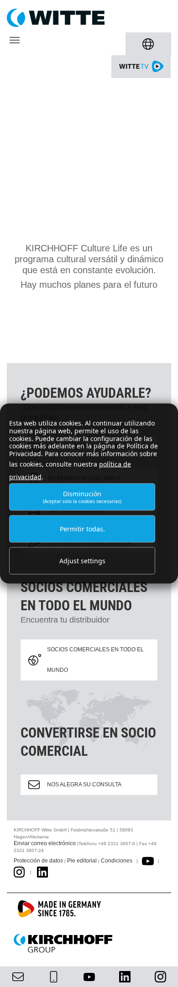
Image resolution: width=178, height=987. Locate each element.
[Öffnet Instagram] (19, 871)
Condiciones (116, 860)
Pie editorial (82, 860)
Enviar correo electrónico (45, 843)
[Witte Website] (89, 18)
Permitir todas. (82, 529)
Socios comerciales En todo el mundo (95, 659)
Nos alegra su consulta (84, 784)
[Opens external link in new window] (148, 860)
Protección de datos (38, 860)
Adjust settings (82, 560)
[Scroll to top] (160, 969)
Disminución (82, 496)
